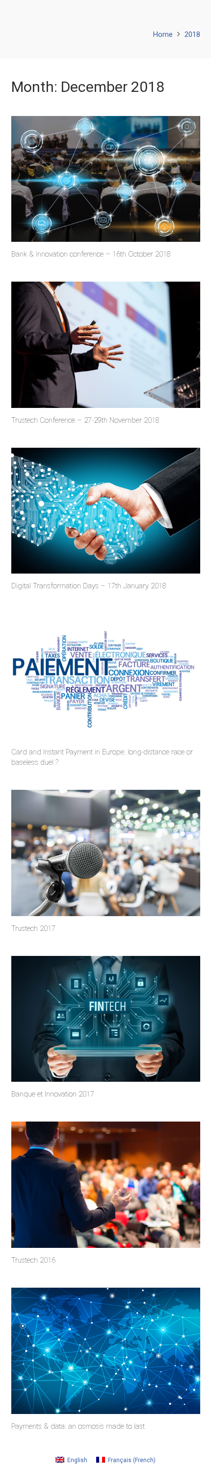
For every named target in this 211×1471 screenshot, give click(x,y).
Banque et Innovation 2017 (52, 1094)
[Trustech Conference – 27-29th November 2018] (105, 345)
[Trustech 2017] (105, 853)
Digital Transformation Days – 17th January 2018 (88, 585)
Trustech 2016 (33, 1260)
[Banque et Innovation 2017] (105, 1019)
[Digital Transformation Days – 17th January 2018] (105, 511)
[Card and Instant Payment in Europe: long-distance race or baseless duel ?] (105, 676)
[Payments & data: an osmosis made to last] (105, 1351)
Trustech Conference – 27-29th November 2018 (85, 420)
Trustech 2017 (33, 928)
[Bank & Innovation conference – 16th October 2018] (105, 179)
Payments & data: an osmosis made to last (78, 1426)
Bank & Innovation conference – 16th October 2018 (91, 254)
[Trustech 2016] (105, 1185)
